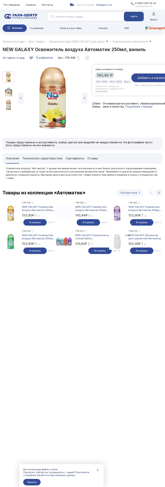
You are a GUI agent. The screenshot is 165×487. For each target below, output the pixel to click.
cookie (54, 469)
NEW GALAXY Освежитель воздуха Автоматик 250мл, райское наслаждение (91, 208)
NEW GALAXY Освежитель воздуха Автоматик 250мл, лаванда (144, 208)
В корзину (35, 222)
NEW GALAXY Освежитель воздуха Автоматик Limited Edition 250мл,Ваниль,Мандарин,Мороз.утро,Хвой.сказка (104, 237)
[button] (21, 98)
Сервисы (31, 4)
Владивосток (104, 4)
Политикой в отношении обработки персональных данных (56, 474)
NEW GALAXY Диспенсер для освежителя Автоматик (144, 237)
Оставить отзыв (13, 57)
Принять (32, 482)
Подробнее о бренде (138, 106)
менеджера (101, 91)
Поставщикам (11, 4)
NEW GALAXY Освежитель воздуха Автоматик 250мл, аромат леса (37, 237)
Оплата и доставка (71, 28)
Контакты (47, 4)
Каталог (17, 27)
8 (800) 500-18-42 (145, 3)
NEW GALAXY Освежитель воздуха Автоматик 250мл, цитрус (37, 208)
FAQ (126, 28)
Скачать (103, 28)
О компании (36, 28)
